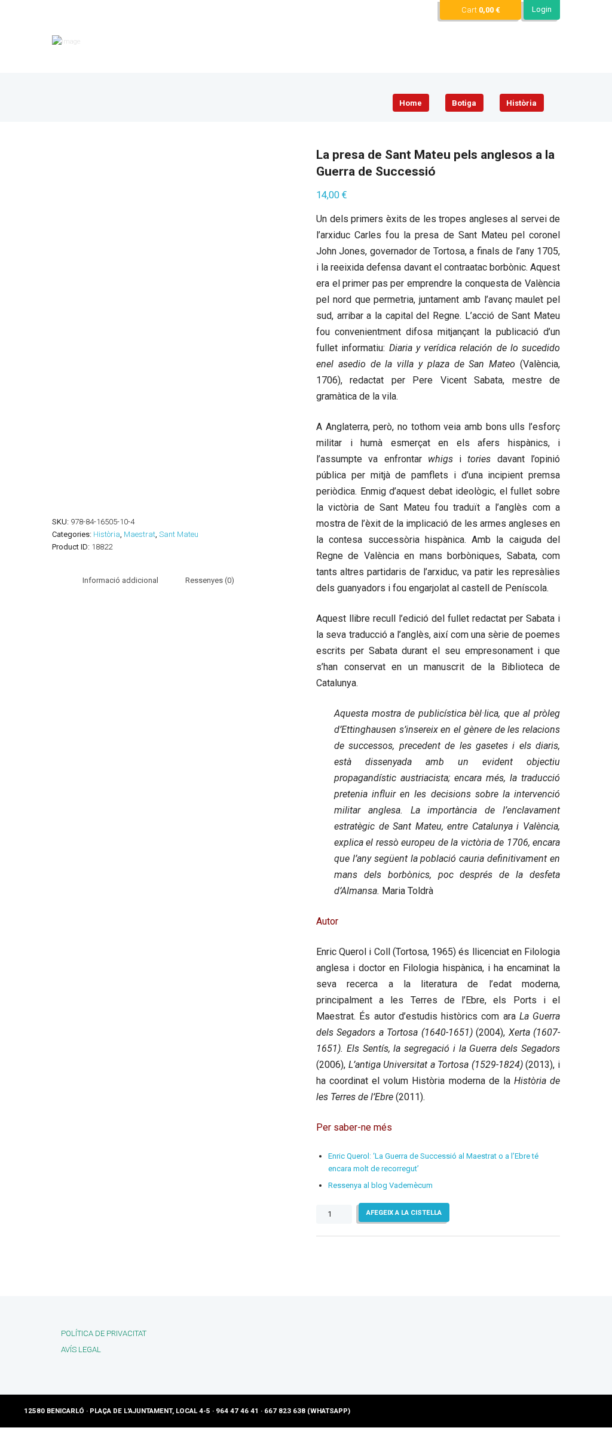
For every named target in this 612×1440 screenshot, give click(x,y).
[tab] (120, 580)
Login (542, 9)
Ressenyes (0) (209, 580)
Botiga (464, 103)
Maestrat (139, 534)
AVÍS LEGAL (81, 1349)
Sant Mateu (178, 534)
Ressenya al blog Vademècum (380, 1185)
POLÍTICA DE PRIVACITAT (103, 1333)
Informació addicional (120, 580)
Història (521, 103)
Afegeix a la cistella (404, 1212)
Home (410, 103)
